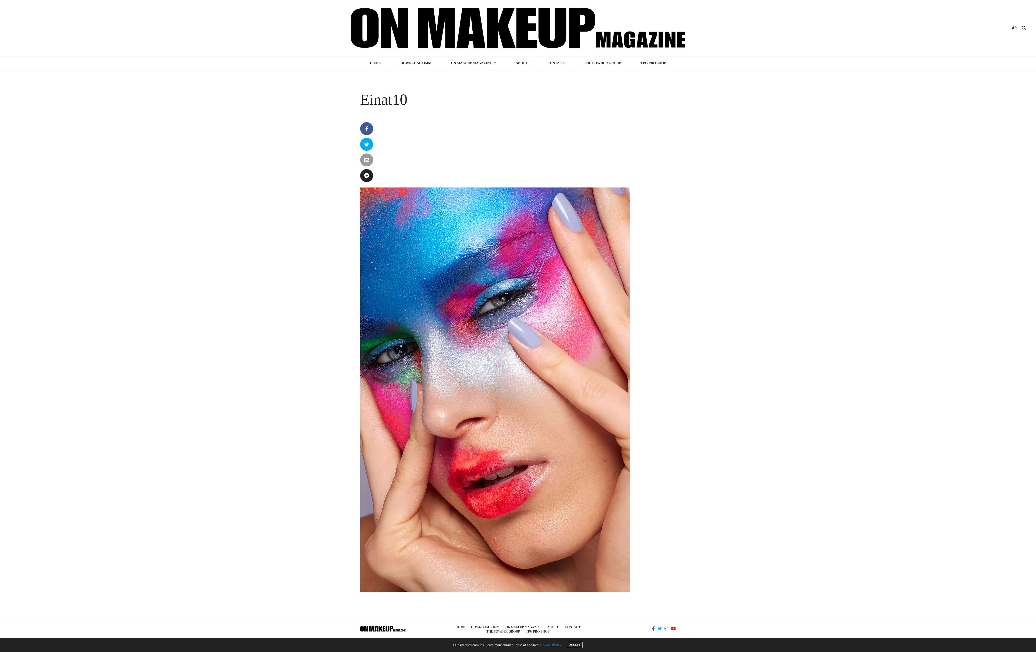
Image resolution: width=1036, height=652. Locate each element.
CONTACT (555, 63)
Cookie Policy (550, 645)
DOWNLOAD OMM (415, 63)
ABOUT (522, 63)
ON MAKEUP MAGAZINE (471, 63)
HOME (375, 63)
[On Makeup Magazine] (518, 28)
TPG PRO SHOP (653, 63)
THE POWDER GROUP (602, 63)
